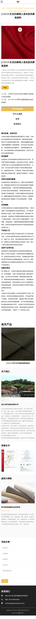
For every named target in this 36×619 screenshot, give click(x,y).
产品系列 (9, 8)
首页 (3, 8)
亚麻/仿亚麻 (18, 8)
